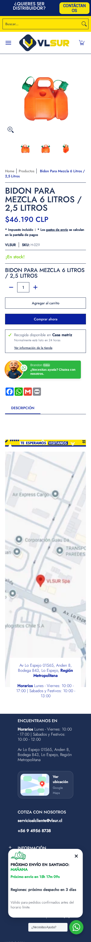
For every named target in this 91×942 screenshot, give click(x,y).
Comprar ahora (45, 319)
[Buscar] (84, 24)
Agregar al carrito (45, 303)
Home (9, 171)
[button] (81, 43)
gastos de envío (57, 229)
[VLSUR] (44, 42)
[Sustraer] (11, 287)
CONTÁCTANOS (74, 8)
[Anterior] (8, 94)
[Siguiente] (82, 94)
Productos (26, 171)
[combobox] (41, 24)
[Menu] (8, 43)
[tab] (22, 409)
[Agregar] (35, 287)
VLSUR (10, 244)
